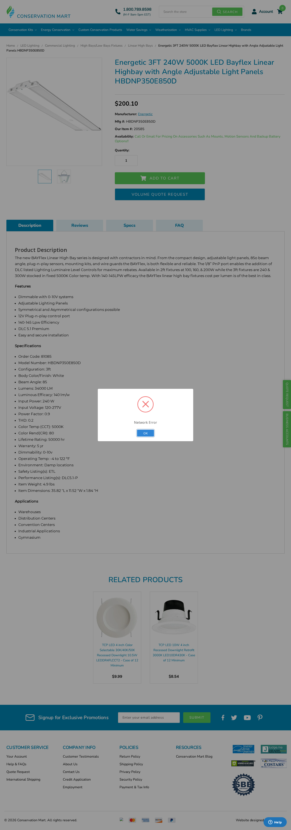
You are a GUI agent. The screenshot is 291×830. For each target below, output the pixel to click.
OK (145, 433)
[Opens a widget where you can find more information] (275, 822)
